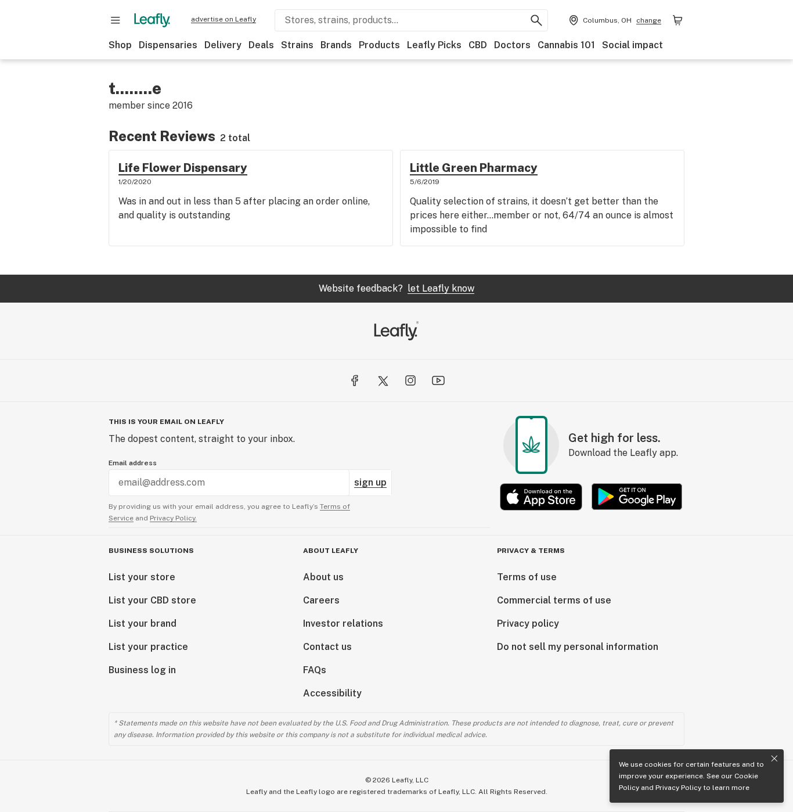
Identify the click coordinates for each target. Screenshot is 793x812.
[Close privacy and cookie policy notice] (774, 758)
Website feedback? (396, 288)
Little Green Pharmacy (474, 168)
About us (323, 577)
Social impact (632, 45)
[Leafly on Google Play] (637, 497)
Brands (336, 45)
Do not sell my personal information (577, 646)
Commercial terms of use (554, 600)
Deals (261, 45)
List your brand (142, 623)
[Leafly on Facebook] (355, 380)
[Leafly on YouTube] (438, 380)
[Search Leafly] (536, 20)
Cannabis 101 (566, 45)
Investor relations (343, 623)
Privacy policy (528, 623)
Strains (297, 45)
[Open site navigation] (115, 20)
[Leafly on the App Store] (541, 497)
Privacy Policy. (173, 518)
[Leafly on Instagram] (410, 380)
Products (379, 45)
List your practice (148, 646)
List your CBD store (152, 600)
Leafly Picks (434, 45)
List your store (142, 577)
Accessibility (332, 693)
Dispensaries (168, 45)
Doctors (512, 45)
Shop (120, 45)
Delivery (222, 45)
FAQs (314, 670)
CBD (477, 45)
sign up (370, 482)
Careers (321, 600)
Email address (133, 463)
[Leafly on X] (382, 380)
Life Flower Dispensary (182, 168)
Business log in (142, 670)
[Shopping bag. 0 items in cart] (677, 20)
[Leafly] (152, 20)
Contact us (327, 646)
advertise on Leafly (223, 19)
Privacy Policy (678, 788)
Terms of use (527, 577)
